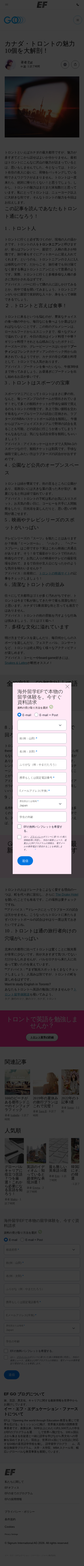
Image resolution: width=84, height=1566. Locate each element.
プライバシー (36, 836)
